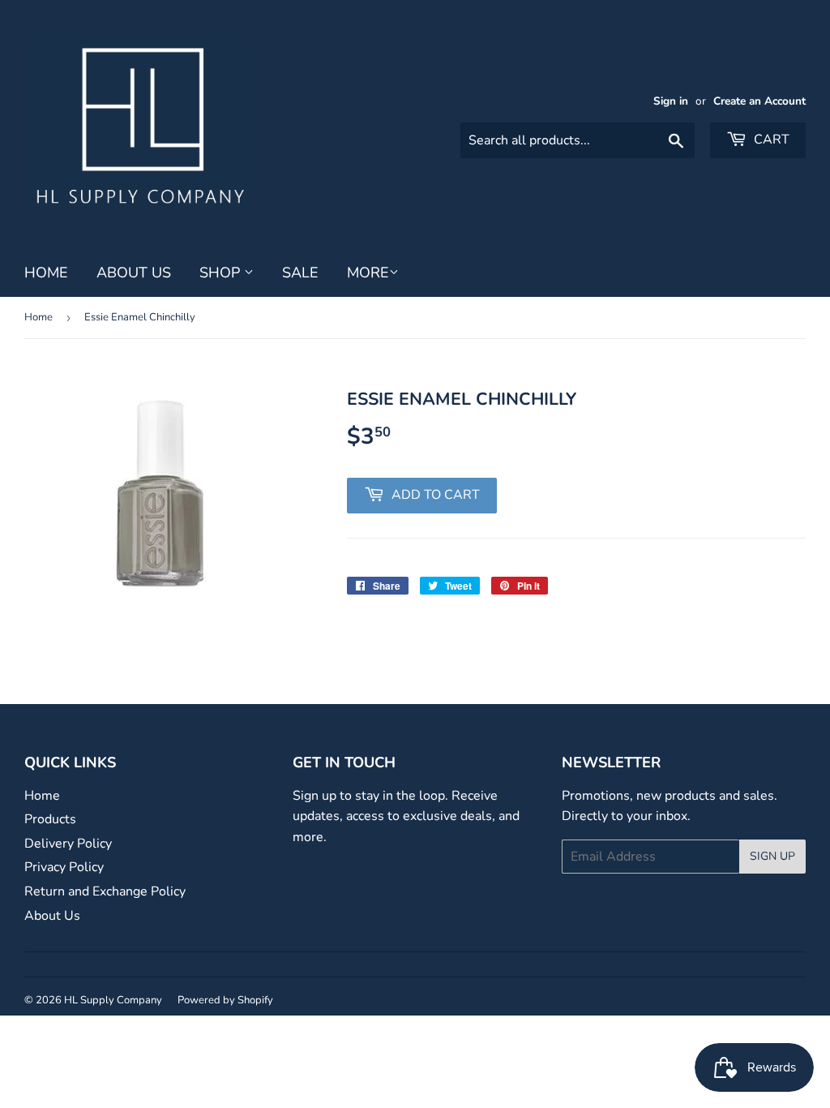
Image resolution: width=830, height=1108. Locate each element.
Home (46, 272)
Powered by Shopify (225, 1000)
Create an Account (759, 101)
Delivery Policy (68, 843)
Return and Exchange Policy (105, 891)
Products (50, 819)
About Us (133, 272)
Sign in (670, 101)
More (368, 272)
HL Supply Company (113, 1000)
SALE (300, 272)
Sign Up (772, 856)
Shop (221, 272)
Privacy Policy (64, 867)
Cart (770, 139)
